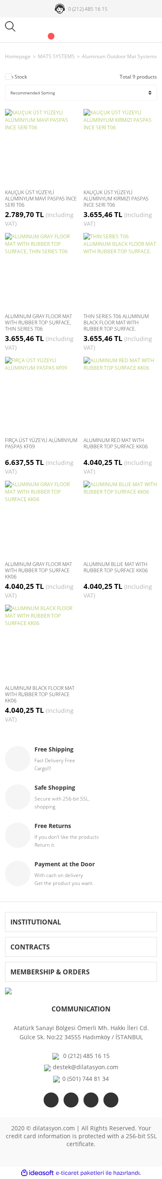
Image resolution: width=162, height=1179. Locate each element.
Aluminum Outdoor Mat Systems (119, 56)
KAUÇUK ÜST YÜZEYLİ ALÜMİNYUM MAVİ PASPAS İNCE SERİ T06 (41, 198)
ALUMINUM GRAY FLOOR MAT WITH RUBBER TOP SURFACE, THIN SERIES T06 (38, 322)
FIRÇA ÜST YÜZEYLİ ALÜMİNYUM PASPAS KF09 (41, 443)
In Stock (18, 76)
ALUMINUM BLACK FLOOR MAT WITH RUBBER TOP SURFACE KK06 (39, 694)
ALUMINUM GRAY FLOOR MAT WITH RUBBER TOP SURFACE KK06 (38, 570)
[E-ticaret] (80, 1173)
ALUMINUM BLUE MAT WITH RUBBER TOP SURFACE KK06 (115, 567)
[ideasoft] (37, 1173)
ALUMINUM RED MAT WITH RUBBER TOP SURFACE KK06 (115, 443)
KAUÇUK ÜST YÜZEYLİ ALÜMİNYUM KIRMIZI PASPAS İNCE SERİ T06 (116, 198)
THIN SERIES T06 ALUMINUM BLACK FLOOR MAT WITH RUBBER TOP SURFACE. (116, 322)
